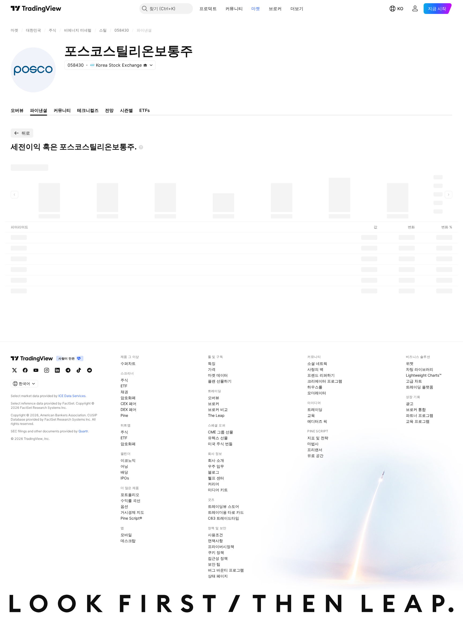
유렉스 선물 (218, 438)
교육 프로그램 (418, 421)
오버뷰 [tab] (17, 110)
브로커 (275, 8)
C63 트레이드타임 (223, 518)
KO (400, 8)
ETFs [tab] (144, 110)
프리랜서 (314, 449)
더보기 (297, 8)
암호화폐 (128, 397)
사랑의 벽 (315, 369)
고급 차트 (414, 381)
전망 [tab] (109, 110)
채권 (124, 392)
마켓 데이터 (218, 375)
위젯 (409, 363)
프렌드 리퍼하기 (321, 375)
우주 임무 (216, 466)
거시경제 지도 (132, 512)
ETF (124, 386)
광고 (409, 403)
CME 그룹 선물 (220, 432)
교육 (311, 415)
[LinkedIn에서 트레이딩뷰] (57, 370)
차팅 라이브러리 (419, 369)
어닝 (124, 466)
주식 (124, 380)
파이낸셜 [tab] (38, 110)
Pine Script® (131, 518)
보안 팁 (214, 564)
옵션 (124, 506)
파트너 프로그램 (419, 415)
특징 (211, 363)
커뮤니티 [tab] (62, 110)
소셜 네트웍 (317, 363)
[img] (145, 65)
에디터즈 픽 (317, 421)
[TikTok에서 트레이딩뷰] (79, 370)
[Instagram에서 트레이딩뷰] (46, 370)
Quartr (83, 431)
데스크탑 (128, 540)
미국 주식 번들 (220, 443)
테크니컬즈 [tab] (88, 110)
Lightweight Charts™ (424, 375)
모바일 (126, 534)
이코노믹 (128, 460)
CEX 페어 (128, 403)
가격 (211, 369)
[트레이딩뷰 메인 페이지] (36, 8)
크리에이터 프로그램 (324, 381)
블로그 (213, 472)
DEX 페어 (128, 409)
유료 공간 (315, 455)
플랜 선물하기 (220, 381)
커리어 (213, 484)
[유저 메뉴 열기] (415, 8)
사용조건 (215, 534)
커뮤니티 (234, 8)
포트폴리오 (130, 494)
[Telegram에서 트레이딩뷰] (68, 370)
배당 (124, 472)
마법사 (313, 443)
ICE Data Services (71, 396)
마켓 (255, 8)
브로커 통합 (416, 409)
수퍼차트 (128, 363)
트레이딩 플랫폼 (419, 387)
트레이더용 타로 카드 (226, 512)
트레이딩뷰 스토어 (223, 506)
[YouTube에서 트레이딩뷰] (36, 370)
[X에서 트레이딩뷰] (14, 370)
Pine (124, 415)
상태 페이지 (218, 576)
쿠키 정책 (216, 552)
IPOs (125, 478)
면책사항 (215, 540)
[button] (220, 8)
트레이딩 (314, 409)
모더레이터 (316, 393)
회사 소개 (216, 460)
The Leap (216, 415)
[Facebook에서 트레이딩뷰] (25, 370)
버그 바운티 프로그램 (226, 570)
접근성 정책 (218, 558)
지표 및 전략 (317, 438)
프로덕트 (208, 8)
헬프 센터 (216, 478)
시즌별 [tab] (126, 110)
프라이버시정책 (221, 546)
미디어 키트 (218, 489)
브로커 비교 (218, 409)
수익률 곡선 (130, 500)
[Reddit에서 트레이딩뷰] (89, 370)
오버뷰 (213, 397)
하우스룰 (314, 387)
